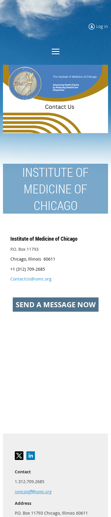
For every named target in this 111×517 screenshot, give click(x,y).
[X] (19, 455)
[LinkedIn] (30, 455)
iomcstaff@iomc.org (33, 491)
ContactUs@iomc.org (31, 279)
